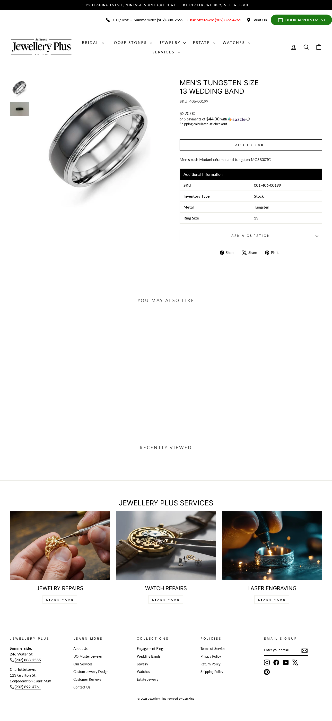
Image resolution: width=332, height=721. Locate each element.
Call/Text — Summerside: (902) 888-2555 (148, 19)
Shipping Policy (212, 672)
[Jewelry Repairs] (60, 545)
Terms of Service (213, 649)
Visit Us (260, 19)
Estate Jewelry (147, 679)
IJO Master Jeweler (87, 656)
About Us (80, 649)
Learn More (60, 599)
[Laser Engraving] (272, 545)
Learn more (272, 599)
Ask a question (251, 236)
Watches (235, 42)
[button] (251, 119)
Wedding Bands (148, 656)
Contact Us (81, 687)
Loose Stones (130, 42)
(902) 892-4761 (28, 686)
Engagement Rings (150, 649)
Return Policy (210, 664)
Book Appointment (305, 19)
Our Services (82, 664)
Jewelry (170, 42)
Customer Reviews (87, 679)
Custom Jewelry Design (90, 672)
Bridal (91, 42)
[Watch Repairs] (166, 545)
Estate (202, 42)
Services (164, 52)
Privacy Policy (211, 656)
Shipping (186, 124)
